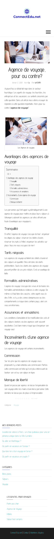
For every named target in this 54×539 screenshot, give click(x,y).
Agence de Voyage (14, 508)
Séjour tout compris (14, 519)
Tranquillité (14, 181)
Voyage (16, 405)
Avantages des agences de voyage (20, 178)
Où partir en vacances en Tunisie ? (16, 446)
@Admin (38, 82)
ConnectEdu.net (16, 532)
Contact (26, 532)
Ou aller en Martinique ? (11, 441)
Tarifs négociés (16, 185)
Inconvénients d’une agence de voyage (22, 195)
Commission (14, 199)
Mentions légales (37, 532)
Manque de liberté (16, 202)
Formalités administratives (19, 188)
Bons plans (6, 473)
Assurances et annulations (19, 191)
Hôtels (9, 514)
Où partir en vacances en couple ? (15, 456)
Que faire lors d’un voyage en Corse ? (17, 451)
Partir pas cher (13, 503)
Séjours (5, 479)
